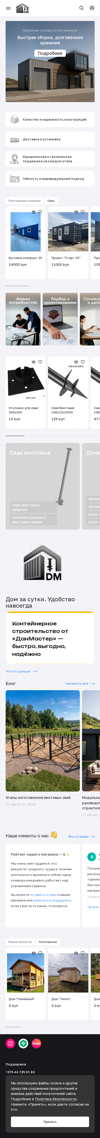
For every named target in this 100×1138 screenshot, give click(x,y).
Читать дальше (18, 671)
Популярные (48, 942)
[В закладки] (40, 212)
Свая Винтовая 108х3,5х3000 (62, 410)
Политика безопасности (55, 1099)
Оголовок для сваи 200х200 (23, 410)
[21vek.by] (36, 1043)
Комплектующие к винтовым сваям (29, 519)
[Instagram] (10, 1043)
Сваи (50, 200)
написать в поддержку (52, 900)
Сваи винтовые (30, 452)
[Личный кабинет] (92, 8)
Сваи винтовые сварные (26, 507)
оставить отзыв (43, 895)
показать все (77, 683)
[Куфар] (23, 1043)
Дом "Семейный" (22, 999)
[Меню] (8, 8)
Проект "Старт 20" (66, 258)
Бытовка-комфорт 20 (25, 258)
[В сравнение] (34, 212)
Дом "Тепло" (61, 999)
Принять (50, 1122)
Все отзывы (78, 836)
